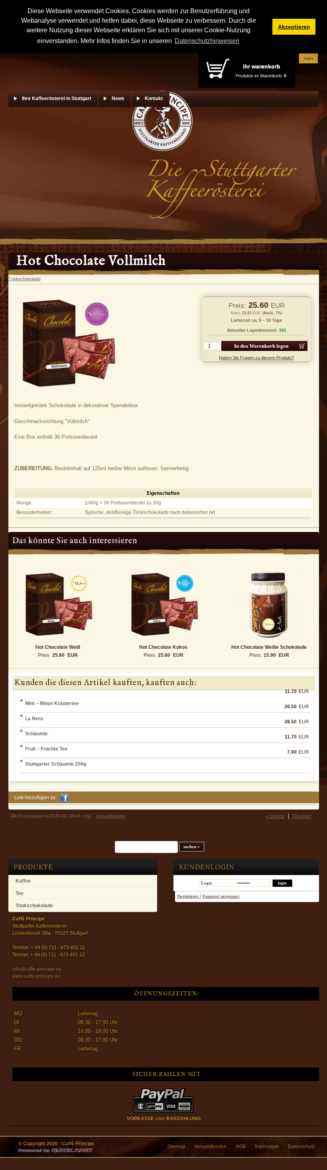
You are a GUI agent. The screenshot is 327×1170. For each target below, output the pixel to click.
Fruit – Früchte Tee (46, 749)
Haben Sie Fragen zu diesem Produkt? (256, 357)
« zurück (275, 816)
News (118, 98)
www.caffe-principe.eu (36, 976)
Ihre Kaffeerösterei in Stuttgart (56, 98)
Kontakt (154, 98)
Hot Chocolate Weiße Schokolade (269, 647)
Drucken (302, 816)
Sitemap (176, 1146)
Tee (20, 893)
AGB (241, 1146)
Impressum (267, 1146)
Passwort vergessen (221, 896)
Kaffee (23, 881)
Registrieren (188, 896)
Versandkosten (110, 815)
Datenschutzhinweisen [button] (207, 40)
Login (308, 58)
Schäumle (36, 734)
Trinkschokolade (34, 905)
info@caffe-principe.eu (36, 969)
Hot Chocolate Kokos (163, 647)
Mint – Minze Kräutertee (52, 703)
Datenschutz (301, 1146)
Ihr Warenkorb (261, 66)
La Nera (34, 718)
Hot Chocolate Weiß (57, 647)
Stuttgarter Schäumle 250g (55, 764)
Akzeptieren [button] (294, 27)
